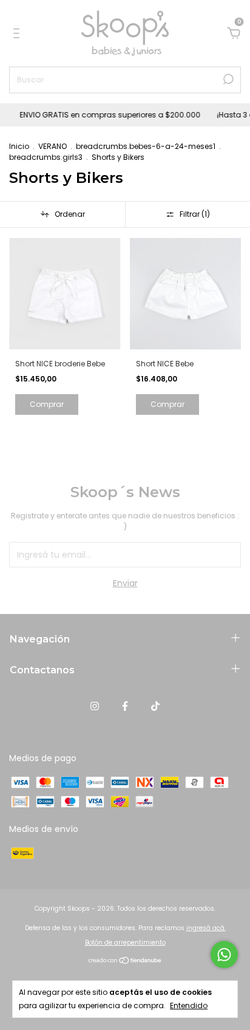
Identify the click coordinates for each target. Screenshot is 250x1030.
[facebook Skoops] (125, 706)
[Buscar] (227, 79)
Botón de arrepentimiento (125, 942)
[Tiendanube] (125, 962)
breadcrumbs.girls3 (46, 157)
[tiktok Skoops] (155, 706)
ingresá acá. (206, 928)
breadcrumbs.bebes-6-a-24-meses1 (145, 146)
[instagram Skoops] (95, 706)
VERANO (52, 146)
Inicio (19, 146)
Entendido (189, 1005)
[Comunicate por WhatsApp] (224, 954)
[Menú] (18, 34)
